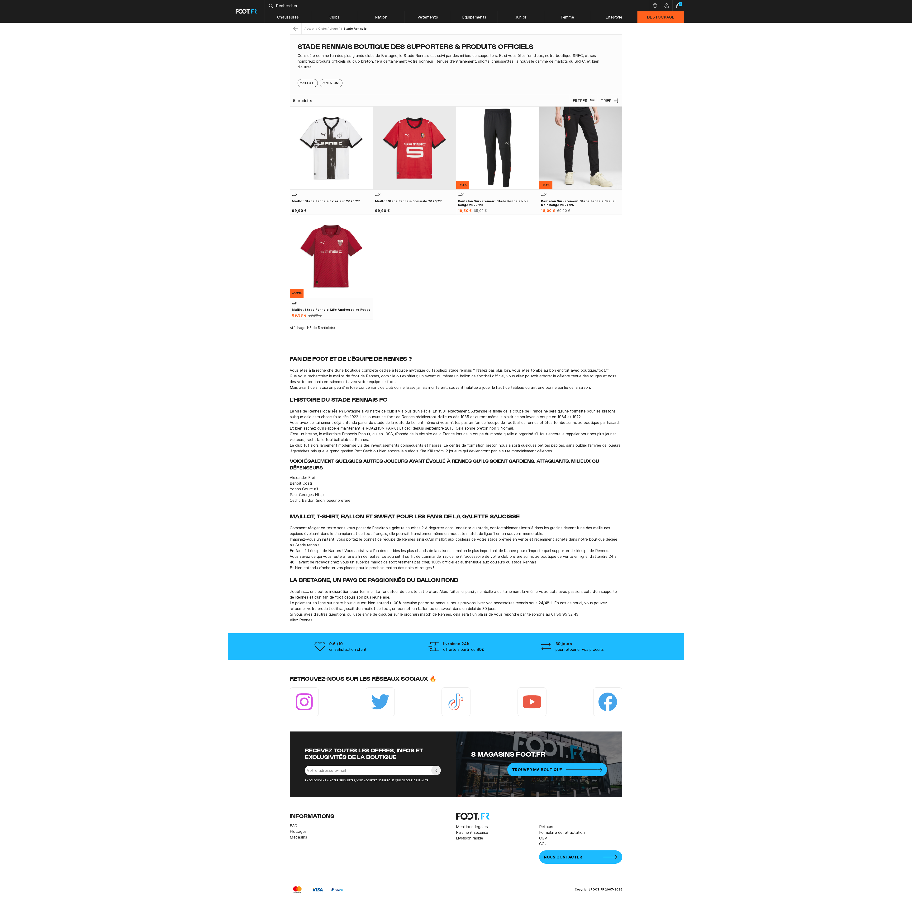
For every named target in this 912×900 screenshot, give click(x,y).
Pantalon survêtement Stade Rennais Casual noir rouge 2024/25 (578, 203)
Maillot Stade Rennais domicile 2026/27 (408, 201)
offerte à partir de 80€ (463, 649)
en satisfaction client (347, 649)
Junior (521, 17)
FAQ (294, 825)
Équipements (474, 17)
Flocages (298, 831)
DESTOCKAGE (660, 17)
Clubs (334, 17)
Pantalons (331, 83)
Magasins (298, 837)
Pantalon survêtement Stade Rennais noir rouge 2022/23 (493, 203)
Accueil (309, 28)
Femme (567, 17)
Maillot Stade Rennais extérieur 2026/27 (326, 201)
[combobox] (457, 5)
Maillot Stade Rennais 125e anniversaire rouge (331, 309)
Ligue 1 (335, 28)
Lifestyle (614, 17)
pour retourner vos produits (580, 649)
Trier (606, 100)
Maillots (308, 83)
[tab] (456, 61)
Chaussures (288, 17)
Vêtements (428, 17)
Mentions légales (472, 826)
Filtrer (580, 100)
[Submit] (270, 5)
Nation (381, 17)
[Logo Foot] (246, 11)
